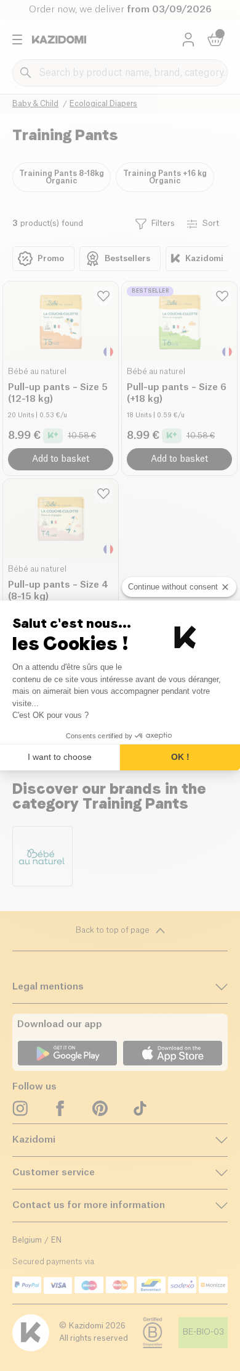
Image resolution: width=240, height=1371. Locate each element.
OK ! (180, 757)
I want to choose (60, 757)
